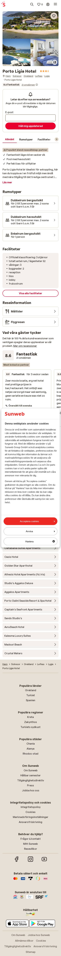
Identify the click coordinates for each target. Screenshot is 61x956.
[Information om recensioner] (37, 85)
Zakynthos (30, 722)
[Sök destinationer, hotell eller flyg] (32, 4)
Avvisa (29, 531)
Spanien (30, 700)
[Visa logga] (22, 880)
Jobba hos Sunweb (39, 935)
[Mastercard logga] (15, 880)
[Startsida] (3, 4)
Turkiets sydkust (30, 727)
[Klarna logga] (45, 880)
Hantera (29, 541)
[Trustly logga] (30, 880)
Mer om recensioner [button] (25, 345)
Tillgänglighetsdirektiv (30, 780)
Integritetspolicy (31, 807)
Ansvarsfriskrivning (30, 822)
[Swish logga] (38, 880)
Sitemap (31, 951)
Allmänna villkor (24, 940)
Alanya (30, 748)
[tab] (10, 139)
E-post (9, 112)
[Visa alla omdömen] (20, 85)
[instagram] (30, 861)
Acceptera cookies (29, 521)
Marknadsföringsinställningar (30, 817)
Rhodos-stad (30, 753)
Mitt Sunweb (30, 843)
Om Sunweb (31, 770)
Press (30, 785)
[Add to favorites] (53, 16)
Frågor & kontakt (30, 838)
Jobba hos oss (30, 790)
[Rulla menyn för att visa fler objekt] (56, 139)
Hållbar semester (30, 775)
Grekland (30, 690)
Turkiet (30, 695)
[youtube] (44, 861)
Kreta (30, 717)
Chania (30, 743)
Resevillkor (30, 848)
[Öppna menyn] (55, 4)
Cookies (30, 812)
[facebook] (17, 861)
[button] (30, 25)
